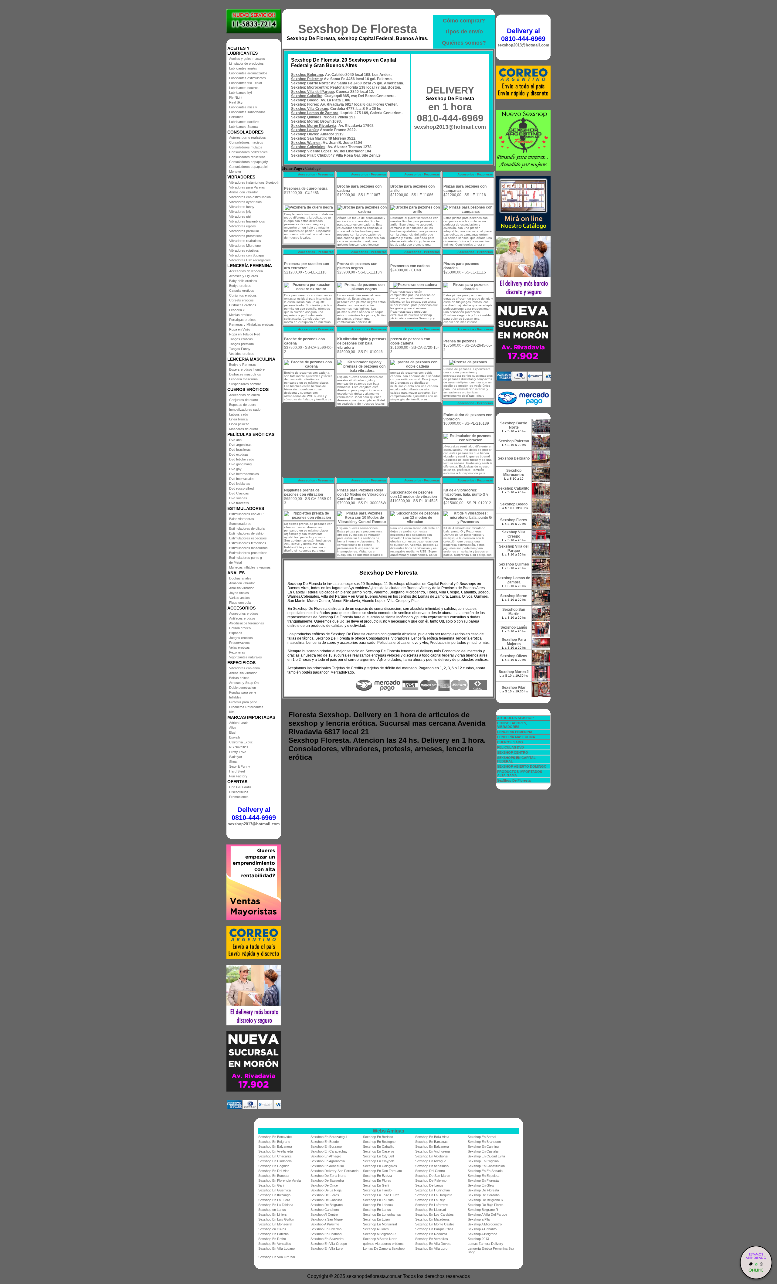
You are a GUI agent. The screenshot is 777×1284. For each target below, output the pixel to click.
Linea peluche (239, 424)
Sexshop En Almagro (325, 1156)
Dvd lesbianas (239, 483)
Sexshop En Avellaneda (275, 1151)
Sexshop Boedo (304, 100)
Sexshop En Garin (271, 1185)
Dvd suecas (238, 498)
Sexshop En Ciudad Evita (486, 1156)
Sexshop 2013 (478, 1239)
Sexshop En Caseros (379, 1151)
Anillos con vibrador (243, 192)
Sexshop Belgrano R (483, 1209)
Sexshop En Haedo (377, 1190)
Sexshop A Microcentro (485, 1224)
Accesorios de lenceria (246, 271)
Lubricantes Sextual (243, 126)
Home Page (292, 168)
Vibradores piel (240, 216)
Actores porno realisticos (247, 137)
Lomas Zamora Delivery (485, 1243)
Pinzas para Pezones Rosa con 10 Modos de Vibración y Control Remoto (362, 494)
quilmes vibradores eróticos (383, 1243)
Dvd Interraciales (241, 479)
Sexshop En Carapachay (329, 1151)
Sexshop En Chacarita (274, 1156)
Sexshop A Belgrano (482, 1234)
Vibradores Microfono (245, 245)
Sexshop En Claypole (379, 1161)
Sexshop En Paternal (273, 1234)
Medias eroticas (241, 315)
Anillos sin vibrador (243, 673)
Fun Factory (238, 776)
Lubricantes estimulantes (247, 78)
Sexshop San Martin (308, 138)
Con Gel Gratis (240, 787)
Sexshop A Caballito (482, 1229)
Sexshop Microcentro (309, 87)
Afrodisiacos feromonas (246, 623)
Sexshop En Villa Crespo (328, 1243)
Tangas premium (241, 344)
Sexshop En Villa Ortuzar (276, 1257)
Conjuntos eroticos (243, 295)
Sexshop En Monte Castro (434, 1224)
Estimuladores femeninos (247, 543)
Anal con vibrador (242, 583)
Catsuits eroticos (241, 290)
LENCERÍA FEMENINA (514, 732)
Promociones (239, 797)
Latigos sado (238, 414)
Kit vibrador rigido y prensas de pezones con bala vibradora (361, 343)
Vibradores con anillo (244, 668)
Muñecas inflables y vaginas (250, 567)
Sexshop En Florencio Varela (279, 1180)
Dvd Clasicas (239, 493)
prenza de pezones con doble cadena (410, 341)
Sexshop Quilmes (306, 117)
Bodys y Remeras (242, 364)
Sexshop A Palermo (324, 1224)
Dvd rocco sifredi (241, 488)
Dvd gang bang (240, 464)
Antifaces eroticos (242, 618)
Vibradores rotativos (244, 250)
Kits (232, 712)
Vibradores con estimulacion (250, 197)
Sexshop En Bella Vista (432, 1137)
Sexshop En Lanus (377, 1209)
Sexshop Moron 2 (514, 672)
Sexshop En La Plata (378, 1200)
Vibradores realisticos (245, 241)
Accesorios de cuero (244, 395)
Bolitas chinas (239, 678)
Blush (233, 732)
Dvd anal (235, 440)
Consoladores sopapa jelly (248, 162)
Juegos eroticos (241, 638)
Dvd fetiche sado (241, 459)
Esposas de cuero (242, 404)
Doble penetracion (242, 687)
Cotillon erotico (240, 628)
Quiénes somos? (464, 43)
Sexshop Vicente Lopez (311, 151)
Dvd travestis (239, 503)
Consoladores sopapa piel (248, 166)
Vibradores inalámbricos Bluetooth (254, 182)
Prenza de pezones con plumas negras (357, 266)
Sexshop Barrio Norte (310, 83)
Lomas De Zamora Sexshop (384, 1248)
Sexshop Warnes (306, 143)
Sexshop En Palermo (325, 1229)
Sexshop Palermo (306, 79)
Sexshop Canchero (324, 1209)
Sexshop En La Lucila (274, 1200)
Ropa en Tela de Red (244, 334)
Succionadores (240, 523)
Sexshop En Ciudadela (275, 1161)
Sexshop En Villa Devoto (433, 1243)
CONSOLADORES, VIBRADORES (512, 725)
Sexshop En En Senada (485, 1171)
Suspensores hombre (245, 384)
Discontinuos (238, 792)
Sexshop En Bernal (482, 1137)
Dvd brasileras (240, 449)
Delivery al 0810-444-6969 (254, 813)
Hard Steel (237, 771)
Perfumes (236, 117)
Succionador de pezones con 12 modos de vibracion (413, 494)
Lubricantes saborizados (247, 112)
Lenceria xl (237, 310)
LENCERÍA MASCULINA (516, 737)
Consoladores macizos (246, 142)
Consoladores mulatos (245, 147)
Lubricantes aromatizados (248, 73)
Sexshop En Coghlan (483, 1161)
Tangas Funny (239, 349)
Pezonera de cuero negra (305, 188)
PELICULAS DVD (510, 747)
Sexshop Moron (304, 121)
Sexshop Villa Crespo (309, 109)
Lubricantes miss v (243, 107)
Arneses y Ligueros (243, 276)
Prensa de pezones (460, 341)
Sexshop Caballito (306, 96)
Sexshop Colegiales (308, 147)
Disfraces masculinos (245, 374)
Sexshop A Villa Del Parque (487, 1214)
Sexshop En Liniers (272, 1214)
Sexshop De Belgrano (326, 1205)
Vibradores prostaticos (246, 236)
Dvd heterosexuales (244, 474)
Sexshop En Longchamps (382, 1214)
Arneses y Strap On (244, 682)
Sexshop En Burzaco (326, 1146)
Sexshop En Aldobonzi (431, 1156)
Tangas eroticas (241, 339)
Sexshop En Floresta (483, 1180)
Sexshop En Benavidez (275, 1137)
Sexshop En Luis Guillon (276, 1219)
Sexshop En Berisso (378, 1137)
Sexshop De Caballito (326, 1200)
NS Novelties (238, 747)
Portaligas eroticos (242, 319)
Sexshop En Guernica (274, 1190)
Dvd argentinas (240, 445)
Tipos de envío (464, 32)
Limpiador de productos (246, 63)
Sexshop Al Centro (324, 1214)
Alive (232, 727)
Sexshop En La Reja (430, 1200)
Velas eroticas (239, 647)
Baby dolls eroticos (243, 281)
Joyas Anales (239, 593)
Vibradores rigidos (242, 226)
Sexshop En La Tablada (275, 1205)
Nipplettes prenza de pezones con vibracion (303, 492)
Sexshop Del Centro (430, 1171)
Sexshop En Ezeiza (377, 1175)
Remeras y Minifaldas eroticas (251, 324)
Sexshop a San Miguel (326, 1219)
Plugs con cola (240, 602)
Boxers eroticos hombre (247, 369)
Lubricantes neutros (244, 88)
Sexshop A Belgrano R (379, 1234)
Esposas (235, 633)
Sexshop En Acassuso (327, 1166)
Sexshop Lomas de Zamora (314, 113)
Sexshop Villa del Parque (312, 92)
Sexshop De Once (324, 1185)
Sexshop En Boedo (324, 1141)
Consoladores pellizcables (248, 152)
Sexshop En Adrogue (430, 1161)
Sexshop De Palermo (430, 1180)
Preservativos (239, 642)
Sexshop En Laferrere (431, 1205)
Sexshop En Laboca (378, 1205)
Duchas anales (240, 578)
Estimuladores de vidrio (246, 533)
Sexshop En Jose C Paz (381, 1195)
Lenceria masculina (243, 379)
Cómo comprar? (464, 21)
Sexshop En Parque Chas (434, 1229)
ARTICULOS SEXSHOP (515, 718)
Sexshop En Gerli (376, 1185)
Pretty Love (237, 752)
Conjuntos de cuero (243, 400)
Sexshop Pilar (303, 155)
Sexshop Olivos (304, 134)
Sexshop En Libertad (430, 1209)
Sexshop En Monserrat (275, 1224)
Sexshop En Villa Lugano (276, 1248)
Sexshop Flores (304, 104)
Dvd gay (235, 469)
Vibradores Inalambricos (247, 221)
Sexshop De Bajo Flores (486, 1205)
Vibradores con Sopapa (246, 255)
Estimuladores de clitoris (247, 528)
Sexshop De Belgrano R (485, 1200)
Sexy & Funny (239, 766)
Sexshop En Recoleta (431, 1234)
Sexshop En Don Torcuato (382, 1171)
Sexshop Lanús (304, 130)
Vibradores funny (241, 207)
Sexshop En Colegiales (380, 1166)
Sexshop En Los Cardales (434, 1214)
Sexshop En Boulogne (379, 1141)
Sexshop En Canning (483, 1146)
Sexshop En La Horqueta (433, 1195)
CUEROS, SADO (510, 742)
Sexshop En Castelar (483, 1151)
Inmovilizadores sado (244, 409)
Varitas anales (239, 598)
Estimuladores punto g (245, 557)
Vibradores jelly (240, 211)
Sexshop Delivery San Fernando (334, 1171)
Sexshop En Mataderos (432, 1219)
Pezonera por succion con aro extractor (306, 266)
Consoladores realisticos (247, 157)
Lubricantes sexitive (244, 122)
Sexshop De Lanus (429, 1185)
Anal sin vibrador (241, 588)
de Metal (235, 562)
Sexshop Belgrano (307, 75)
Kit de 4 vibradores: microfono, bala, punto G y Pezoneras (465, 494)
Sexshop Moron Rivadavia (313, 126)
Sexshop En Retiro (272, 1239)
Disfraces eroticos (242, 305)
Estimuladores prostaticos (248, 553)
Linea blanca (238, 419)
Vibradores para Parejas (247, 187)
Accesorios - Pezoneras (316, 174)
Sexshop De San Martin (432, 1175)
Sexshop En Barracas (431, 1141)
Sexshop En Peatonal (326, 1234)
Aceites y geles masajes (247, 58)
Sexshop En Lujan (376, 1219)
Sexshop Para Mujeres (514, 641)
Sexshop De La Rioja (325, 1190)
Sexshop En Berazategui (328, 1137)
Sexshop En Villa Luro (326, 1248)
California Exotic (241, 742)
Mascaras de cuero (243, 429)
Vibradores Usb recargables (250, 260)
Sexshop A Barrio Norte (380, 1239)
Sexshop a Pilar (479, 1219)
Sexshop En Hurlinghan (432, 1190)
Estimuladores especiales (248, 538)
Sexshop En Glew (481, 1185)
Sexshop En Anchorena (432, 1151)
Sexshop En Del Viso (273, 1171)
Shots (233, 761)
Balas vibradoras (241, 519)
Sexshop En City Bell (378, 1156)
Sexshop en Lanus (272, 1209)
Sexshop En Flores (377, 1180)
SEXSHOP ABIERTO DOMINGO (522, 766)
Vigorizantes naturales (245, 657)
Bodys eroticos (240, 285)
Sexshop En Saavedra (327, 1239)
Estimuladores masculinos (248, 548)
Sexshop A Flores (376, 1229)
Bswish (234, 737)
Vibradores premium (244, 231)
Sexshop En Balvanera (275, 1146)
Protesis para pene (243, 702)
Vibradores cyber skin (245, 202)
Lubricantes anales (243, 68)
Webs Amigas (388, 1130)
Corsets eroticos (241, 300)
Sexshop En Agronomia (327, 1161)
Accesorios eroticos (244, 613)
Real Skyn (236, 102)
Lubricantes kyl (240, 92)
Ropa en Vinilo (239, 329)
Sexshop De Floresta (357, 29)
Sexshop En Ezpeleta (483, 1175)
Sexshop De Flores (324, 1195)
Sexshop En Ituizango (274, 1195)
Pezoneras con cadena (410, 266)
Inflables (235, 697)
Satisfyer (235, 757)
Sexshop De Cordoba (484, 1195)
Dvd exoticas (239, 454)
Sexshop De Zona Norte (328, 1175)
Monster (235, 171)
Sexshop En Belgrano (274, 1141)
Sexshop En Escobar (274, 1175)
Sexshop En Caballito (378, 1146)
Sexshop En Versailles (431, 1239)
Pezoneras (237, 652)
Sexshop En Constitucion (486, 1166)
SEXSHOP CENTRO (512, 752)
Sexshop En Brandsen (484, 1141)
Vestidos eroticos (241, 353)
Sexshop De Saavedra (327, 1180)
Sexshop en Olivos (272, 1229)
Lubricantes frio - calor (245, 83)
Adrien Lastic (238, 723)
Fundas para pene (242, 692)
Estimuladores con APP (246, 514)
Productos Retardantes (246, 707)
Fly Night (235, 97)
